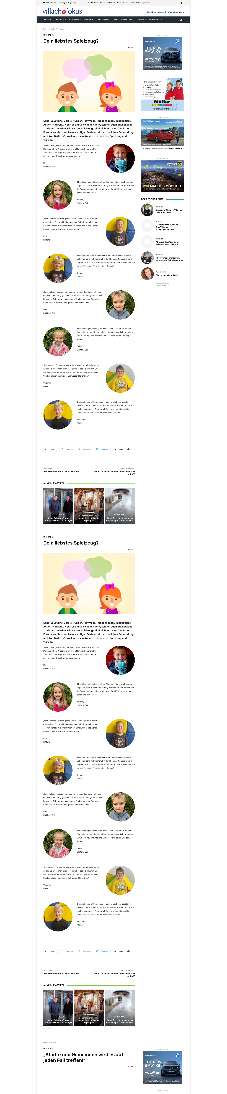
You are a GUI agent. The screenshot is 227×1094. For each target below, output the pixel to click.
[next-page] (49, 528)
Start (45, 29)
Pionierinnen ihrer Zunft (167, 275)
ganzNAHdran (58, 515)
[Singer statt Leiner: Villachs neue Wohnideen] (147, 209)
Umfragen (60, 29)
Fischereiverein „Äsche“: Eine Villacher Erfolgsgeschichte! (167, 227)
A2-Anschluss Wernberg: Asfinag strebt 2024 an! (167, 243)
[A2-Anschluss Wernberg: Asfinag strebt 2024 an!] (147, 241)
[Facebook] (181, 3)
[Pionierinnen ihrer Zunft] (147, 273)
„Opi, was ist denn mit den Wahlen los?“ (61, 471)
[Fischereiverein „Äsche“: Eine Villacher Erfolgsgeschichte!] (147, 225)
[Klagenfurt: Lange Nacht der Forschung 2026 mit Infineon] (120, 506)
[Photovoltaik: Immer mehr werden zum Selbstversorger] (147, 257)
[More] (128, 449)
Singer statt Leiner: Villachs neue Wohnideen (169, 211)
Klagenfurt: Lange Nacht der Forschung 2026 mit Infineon (119, 519)
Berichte (159, 207)
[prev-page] (45, 528)
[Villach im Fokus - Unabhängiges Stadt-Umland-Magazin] (62, 11)
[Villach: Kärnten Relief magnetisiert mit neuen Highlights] (89, 506)
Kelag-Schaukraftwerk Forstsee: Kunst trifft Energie (58, 519)
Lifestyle (52, 29)
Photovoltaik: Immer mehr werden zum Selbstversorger (169, 259)
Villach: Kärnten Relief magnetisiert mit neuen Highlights (89, 518)
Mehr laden (161, 285)
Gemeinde (159, 239)
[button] (180, 19)
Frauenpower (161, 272)
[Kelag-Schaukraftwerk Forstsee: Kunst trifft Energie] (58, 506)
